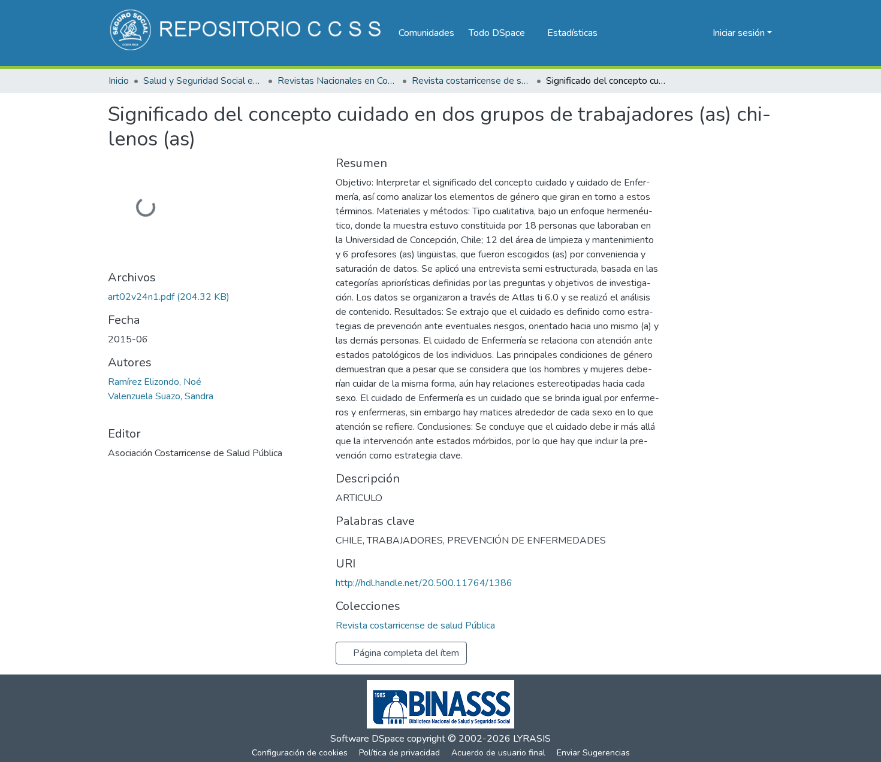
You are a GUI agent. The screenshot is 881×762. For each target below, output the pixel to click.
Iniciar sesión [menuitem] (739, 33)
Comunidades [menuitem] (426, 33)
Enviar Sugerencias (593, 752)
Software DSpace (367, 738)
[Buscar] (684, 33)
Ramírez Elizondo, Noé (154, 381)
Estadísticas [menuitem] (572, 33)
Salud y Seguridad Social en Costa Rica (203, 80)
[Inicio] (247, 33)
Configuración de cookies (300, 752)
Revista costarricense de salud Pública (472, 80)
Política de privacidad (399, 752)
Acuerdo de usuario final (498, 752)
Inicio (118, 80)
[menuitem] (500, 33)
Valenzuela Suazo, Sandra (160, 396)
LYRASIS (532, 738)
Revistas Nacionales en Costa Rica (337, 80)
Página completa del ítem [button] (405, 653)
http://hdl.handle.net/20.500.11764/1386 (424, 583)
